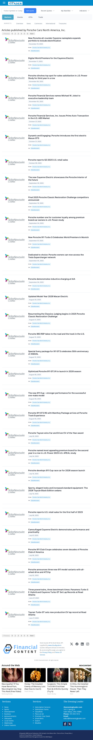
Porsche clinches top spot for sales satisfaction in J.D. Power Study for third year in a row (57, 76)
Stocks (20, 17)
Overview (19, 23)
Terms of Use (60, 733)
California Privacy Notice (26, 735)
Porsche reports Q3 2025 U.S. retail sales (48, 160)
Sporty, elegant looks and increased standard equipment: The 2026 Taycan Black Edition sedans (58, 489)
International (50, 23)
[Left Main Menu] (4, 3)
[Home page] (15, 3)
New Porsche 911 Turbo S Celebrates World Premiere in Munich (58, 237)
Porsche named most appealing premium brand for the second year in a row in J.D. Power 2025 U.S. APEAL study (58, 451)
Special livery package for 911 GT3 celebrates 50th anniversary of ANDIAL (58, 352)
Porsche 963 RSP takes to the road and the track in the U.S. (56, 334)
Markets (7, 17)
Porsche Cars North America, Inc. (41, 47)
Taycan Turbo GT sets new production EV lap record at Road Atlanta (57, 613)
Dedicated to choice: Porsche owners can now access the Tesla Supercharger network (56, 256)
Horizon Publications (33, 733)
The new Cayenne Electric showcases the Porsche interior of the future (57, 178)
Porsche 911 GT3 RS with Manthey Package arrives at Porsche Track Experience (57, 414)
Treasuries (62, 23)
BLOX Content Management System (34, 737)
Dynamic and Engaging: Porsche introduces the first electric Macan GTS (57, 136)
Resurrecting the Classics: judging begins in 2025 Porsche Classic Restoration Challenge (56, 315)
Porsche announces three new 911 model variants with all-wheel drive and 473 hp (56, 570)
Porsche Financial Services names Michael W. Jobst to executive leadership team (54, 96)
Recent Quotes (46, 11)
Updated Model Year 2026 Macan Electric (48, 296)
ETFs (30, 17)
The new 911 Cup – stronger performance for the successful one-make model (57, 394)
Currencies (38, 23)
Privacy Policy (47, 652)
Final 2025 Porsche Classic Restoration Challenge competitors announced (58, 198)
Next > (32, 34)
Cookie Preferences (37, 735)
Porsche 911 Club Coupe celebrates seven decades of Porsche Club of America (58, 550)
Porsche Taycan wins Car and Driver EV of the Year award (55, 433)
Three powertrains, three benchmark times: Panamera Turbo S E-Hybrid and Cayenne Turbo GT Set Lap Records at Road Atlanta (58, 592)
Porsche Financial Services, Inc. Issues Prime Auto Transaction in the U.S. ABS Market (58, 116)
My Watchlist (65, 11)
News (29, 23)
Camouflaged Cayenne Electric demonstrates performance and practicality (58, 530)
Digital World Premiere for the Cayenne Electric (51, 58)
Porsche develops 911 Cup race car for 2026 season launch (56, 470)
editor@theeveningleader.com (75, 718)
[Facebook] (77, 649)
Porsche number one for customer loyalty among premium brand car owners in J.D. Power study (56, 218)
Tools (40, 17)
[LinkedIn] (82, 649)
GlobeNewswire (35, 50)
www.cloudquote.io (54, 645)
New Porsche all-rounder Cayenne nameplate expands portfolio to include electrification (54, 39)
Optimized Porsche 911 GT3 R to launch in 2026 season (54, 371)
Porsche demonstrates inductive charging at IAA (51, 279)
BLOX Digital (49, 737)
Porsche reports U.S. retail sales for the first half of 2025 (55, 512)
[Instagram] (87, 649)
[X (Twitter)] (71, 649)
